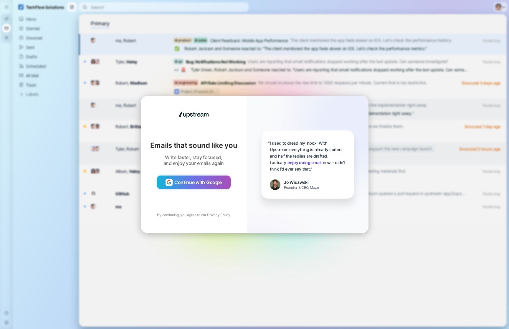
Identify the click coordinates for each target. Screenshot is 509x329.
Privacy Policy (218, 215)
